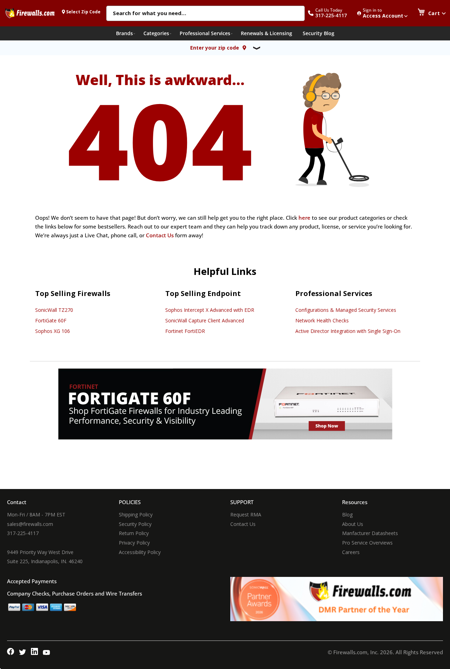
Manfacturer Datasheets (370, 533)
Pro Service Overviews (367, 542)
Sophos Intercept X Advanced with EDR (209, 310)
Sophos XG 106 (52, 331)
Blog (347, 514)
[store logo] (30, 13)
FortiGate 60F (50, 320)
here (304, 217)
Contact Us (160, 235)
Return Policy (134, 533)
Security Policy (135, 524)
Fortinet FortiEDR (185, 331)
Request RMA (245, 514)
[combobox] (205, 13)
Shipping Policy (136, 514)
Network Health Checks (322, 320)
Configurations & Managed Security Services (345, 310)
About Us (352, 524)
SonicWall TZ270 (54, 310)
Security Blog (318, 33)
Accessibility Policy (140, 552)
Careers (351, 552)
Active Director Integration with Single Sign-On (347, 331)
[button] (331, 13)
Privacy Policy (134, 542)
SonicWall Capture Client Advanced (204, 320)
